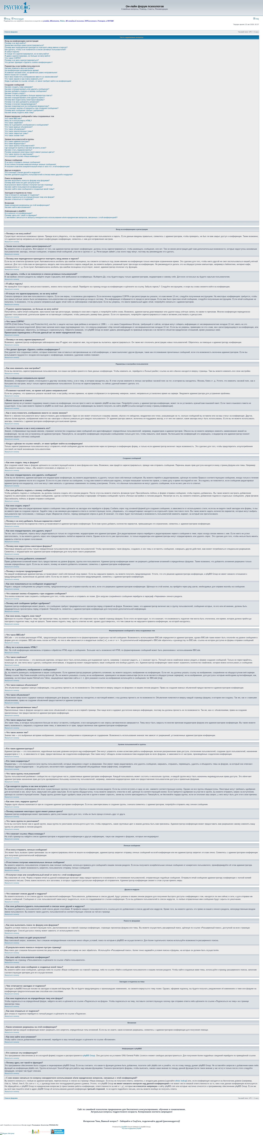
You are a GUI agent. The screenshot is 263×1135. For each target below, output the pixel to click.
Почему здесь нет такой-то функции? (21, 215)
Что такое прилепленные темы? (19, 131)
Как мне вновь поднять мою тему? (19, 112)
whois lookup (181, 1081)
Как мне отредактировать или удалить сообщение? (27, 89)
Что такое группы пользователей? (20, 146)
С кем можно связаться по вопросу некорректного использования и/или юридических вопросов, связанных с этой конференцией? (61, 217)
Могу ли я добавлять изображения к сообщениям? (27, 125)
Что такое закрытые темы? (16, 133)
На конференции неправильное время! (22, 70)
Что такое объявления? (15, 129)
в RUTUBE (110, 21)
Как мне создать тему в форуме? (19, 87)
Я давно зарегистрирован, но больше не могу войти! (27, 56)
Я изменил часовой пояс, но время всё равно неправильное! (31, 72)
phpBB (123, 1127)
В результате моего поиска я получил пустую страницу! (29, 185)
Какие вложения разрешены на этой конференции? (27, 205)
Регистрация (18, 19)
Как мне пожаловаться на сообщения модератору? (27, 106)
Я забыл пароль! (12, 52)
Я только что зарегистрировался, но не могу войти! (27, 54)
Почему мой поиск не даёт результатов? (22, 183)
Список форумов (11, 32)
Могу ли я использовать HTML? (18, 121)
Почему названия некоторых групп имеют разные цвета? (29, 152)
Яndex (62, 21)
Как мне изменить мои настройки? (19, 68)
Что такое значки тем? (14, 135)
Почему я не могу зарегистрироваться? (22, 60)
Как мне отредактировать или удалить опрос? (25, 98)
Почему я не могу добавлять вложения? (22, 102)
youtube (46, 21)
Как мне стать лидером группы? (18, 150)
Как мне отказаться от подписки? (19, 199)
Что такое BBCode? (13, 118)
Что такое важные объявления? (19, 127)
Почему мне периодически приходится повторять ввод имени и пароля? (36, 47)
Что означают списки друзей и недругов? (22, 172)
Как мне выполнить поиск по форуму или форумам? (27, 180)
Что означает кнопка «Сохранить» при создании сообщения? (31, 108)
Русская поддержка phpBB (131, 1128)
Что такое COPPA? (13, 58)
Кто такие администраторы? (17, 141)
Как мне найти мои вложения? (18, 207)
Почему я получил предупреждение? (21, 104)
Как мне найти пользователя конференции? (24, 187)
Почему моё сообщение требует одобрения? (24, 110)
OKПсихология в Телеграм (95, 21)
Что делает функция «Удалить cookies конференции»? (29, 62)
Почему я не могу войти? (15, 43)
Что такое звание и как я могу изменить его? (24, 79)
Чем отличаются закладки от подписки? (22, 195)
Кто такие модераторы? (15, 144)
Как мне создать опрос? (15, 93)
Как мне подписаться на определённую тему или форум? (29, 197)
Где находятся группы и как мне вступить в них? (25, 148)
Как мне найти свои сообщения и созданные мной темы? (29, 189)
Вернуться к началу (12, 241)
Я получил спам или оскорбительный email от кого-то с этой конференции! (37, 166)
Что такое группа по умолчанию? (19, 154)
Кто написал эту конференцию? (18, 213)
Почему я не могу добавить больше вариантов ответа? (28, 95)
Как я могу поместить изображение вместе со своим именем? (31, 77)
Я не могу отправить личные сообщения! (22, 162)
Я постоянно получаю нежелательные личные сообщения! (30, 164)
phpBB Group (89, 1055)
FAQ (257, 19)
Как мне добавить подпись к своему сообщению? (26, 91)
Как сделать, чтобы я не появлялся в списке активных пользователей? (35, 50)
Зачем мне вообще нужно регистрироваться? (24, 45)
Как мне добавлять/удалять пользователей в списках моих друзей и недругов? (39, 175)
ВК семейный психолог (75, 21)
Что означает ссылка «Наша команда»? (22, 156)
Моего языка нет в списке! (16, 75)
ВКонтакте (54, 21)
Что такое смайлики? (14, 123)
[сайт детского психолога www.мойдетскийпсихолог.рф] (39, 1133)
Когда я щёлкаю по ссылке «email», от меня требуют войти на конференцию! (38, 81)
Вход (8, 19)
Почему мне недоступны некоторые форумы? (25, 100)
